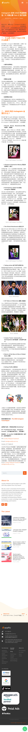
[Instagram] (6, 504)
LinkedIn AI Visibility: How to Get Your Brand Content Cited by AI (19, 519)
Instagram (18, 722)
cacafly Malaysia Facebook (11, 438)
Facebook (13, 722)
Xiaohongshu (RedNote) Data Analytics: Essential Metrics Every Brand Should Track (19, 557)
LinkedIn (24, 722)
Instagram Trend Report (12, 26)
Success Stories (12, 648)
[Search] (25, 473)
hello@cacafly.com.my (11, 441)
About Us (21, 648)
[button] (22, 2)
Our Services (5, 648)
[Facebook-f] (2, 504)
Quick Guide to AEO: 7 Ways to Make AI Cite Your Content (19, 543)
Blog (11, 651)
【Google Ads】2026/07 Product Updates (20, 530)
